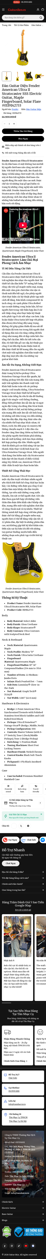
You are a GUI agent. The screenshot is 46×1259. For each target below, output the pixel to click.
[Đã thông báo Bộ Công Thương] (29, 1232)
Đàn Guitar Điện (33, 109)
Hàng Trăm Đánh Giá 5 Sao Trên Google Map (23, 904)
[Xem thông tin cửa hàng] (40, 803)
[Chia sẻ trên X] (21, 826)
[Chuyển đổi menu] (3, 9)
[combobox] (23, 17)
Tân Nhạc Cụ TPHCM (18, 1117)
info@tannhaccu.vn (17, 1104)
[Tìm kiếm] (40, 17)
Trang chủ (6, 25)
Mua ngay (23, 139)
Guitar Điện (14, 1255)
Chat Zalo (12, 1078)
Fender (15, 109)
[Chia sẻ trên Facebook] (14, 826)
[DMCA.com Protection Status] (6, 1232)
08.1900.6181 (13, 1091)
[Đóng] (41, 814)
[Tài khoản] (38, 9)
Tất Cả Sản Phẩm (21, 25)
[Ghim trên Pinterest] (28, 826)
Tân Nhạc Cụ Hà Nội (18, 1121)
